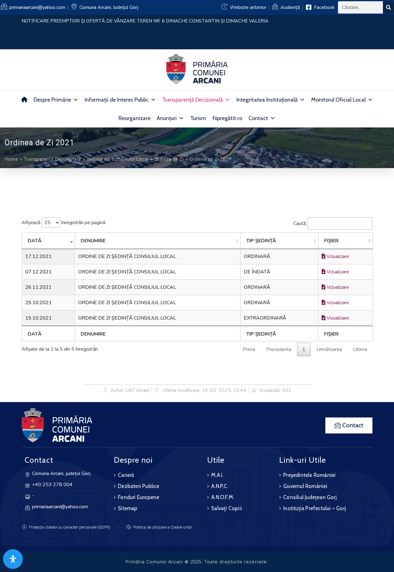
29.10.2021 (38, 302)
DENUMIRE (93, 240)
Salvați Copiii (226, 508)
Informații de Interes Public (117, 99)
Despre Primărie (52, 99)
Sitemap (127, 508)
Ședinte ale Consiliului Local (118, 159)
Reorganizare (135, 118)
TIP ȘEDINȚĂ (261, 240)
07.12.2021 (38, 271)
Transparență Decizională (192, 99)
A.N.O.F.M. (222, 497)
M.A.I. (217, 475)
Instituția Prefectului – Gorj (314, 508)
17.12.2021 (38, 256)
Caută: (300, 223)
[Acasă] (24, 100)
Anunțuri (167, 118)
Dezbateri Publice (138, 486)
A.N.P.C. (219, 486)
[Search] (388, 7)
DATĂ (35, 240)
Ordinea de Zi (169, 159)
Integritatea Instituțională (267, 99)
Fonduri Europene (138, 497)
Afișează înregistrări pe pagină (63, 222)
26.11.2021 (38, 287)
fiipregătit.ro (227, 118)
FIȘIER (331, 240)
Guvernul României (305, 486)
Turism (198, 118)
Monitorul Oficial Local (338, 99)
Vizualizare (337, 256)
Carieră (126, 475)
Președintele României (309, 475)
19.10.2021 (38, 318)
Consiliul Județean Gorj (310, 497)
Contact (258, 118)
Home (11, 159)
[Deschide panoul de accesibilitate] (13, 559)
